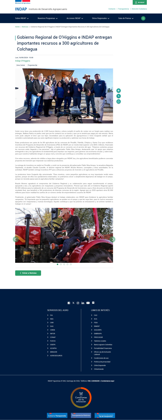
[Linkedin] (82, 303)
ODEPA (52, 344)
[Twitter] (118, 96)
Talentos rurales (100, 341)
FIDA (96, 322)
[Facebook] (118, 90)
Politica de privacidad (102, 362)
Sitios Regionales (99, 18)
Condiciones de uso (101, 358)
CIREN (52, 330)
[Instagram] (78, 303)
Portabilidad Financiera (103, 348)
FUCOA (53, 341)
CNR (51, 322)
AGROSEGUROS (56, 355)
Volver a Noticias (29, 273)
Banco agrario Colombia (103, 344)
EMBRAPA (98, 333)
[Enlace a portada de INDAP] (21, 9)
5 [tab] (71, 264)
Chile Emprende (100, 365)
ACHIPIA (53, 348)
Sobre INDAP (21, 18)
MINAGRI (53, 352)
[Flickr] (93, 303)
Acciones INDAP (74, 18)
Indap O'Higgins (22, 60)
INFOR (52, 333)
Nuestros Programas (47, 18)
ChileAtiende (99, 369)
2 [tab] (61, 264)
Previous (16, 239)
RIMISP (97, 326)
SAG (51, 326)
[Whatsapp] (118, 101)
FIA (51, 315)
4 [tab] (67, 264)
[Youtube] (88, 303)
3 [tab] (64, 264)
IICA (95, 319)
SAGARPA (98, 330)
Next (112, 239)
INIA (51, 319)
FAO (95, 315)
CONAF (53, 337)
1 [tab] (57, 264)
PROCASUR (98, 337)
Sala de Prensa (124, 18)
